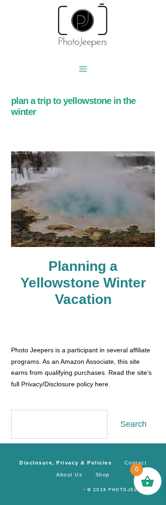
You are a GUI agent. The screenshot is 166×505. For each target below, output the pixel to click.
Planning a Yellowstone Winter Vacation (83, 282)
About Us (69, 474)
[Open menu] (83, 69)
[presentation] (83, 199)
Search (133, 424)
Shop (102, 474)
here (101, 384)
